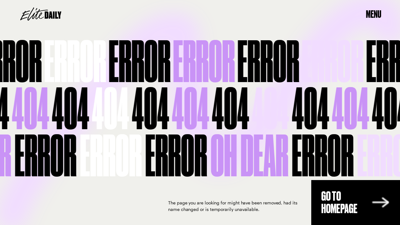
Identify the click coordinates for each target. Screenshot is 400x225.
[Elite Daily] (41, 14)
